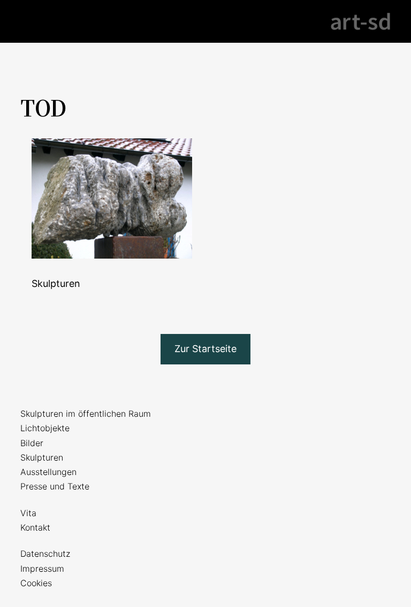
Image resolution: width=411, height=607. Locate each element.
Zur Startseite (205, 348)
